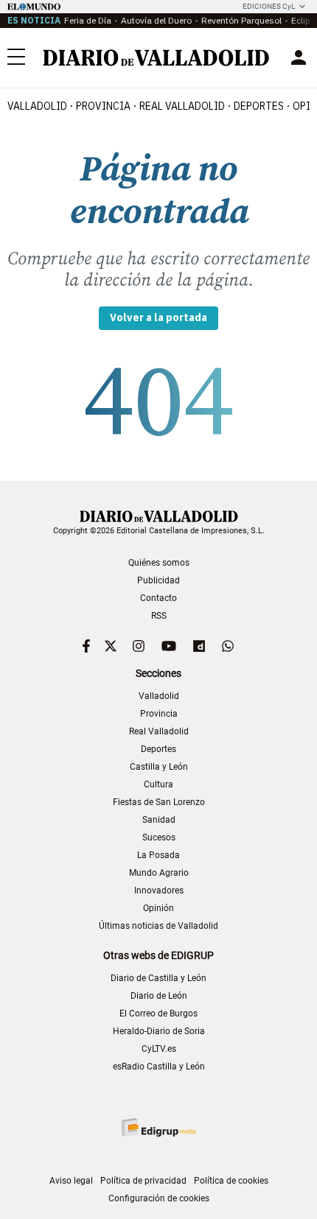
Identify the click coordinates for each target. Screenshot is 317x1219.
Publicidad (158, 580)
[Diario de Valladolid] (156, 57)
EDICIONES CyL (269, 6)
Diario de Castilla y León (158, 978)
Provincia (103, 106)
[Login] (299, 57)
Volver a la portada (158, 317)
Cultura (158, 784)
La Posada (158, 855)
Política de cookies (231, 1181)
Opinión (158, 908)
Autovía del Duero (156, 20)
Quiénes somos (158, 563)
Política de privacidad (143, 1181)
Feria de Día (87, 20)
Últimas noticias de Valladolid (158, 926)
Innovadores (159, 890)
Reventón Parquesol (241, 20)
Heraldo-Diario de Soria (159, 1031)
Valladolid (37, 106)
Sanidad (158, 820)
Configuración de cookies (158, 1198)
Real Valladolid (182, 106)
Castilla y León (159, 767)
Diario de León (158, 996)
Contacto (158, 598)
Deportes (259, 106)
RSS (159, 616)
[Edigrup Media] (158, 1127)
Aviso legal (71, 1181)
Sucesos (158, 837)
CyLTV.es (159, 1049)
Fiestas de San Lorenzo (159, 802)
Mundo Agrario (159, 873)
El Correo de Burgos (158, 1013)
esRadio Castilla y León (159, 1066)
